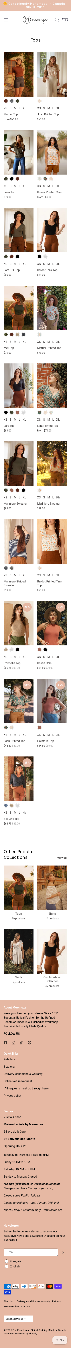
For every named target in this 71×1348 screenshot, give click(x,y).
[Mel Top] (18, 308)
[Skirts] (18, 951)
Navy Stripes (12, 101)
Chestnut (6, 101)
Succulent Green (6, 334)
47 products (52, 986)
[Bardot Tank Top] (52, 230)
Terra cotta (17, 412)
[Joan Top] (18, 152)
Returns (56, 1301)
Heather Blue (6, 805)
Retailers (9, 1059)
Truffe (17, 179)
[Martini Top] (18, 74)
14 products (52, 918)
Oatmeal (17, 334)
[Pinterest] (29, 1042)
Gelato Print (39, 101)
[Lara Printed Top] (52, 385)
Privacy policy (12, 1095)
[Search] (57, 20)
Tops (18, 913)
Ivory (45, 257)
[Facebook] (5, 1042)
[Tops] (18, 888)
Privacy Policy (11, 1306)
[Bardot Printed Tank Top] (52, 541)
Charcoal (23, 334)
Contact (25, 1306)
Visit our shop (12, 1117)
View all (62, 858)
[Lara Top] (18, 385)
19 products (18, 918)
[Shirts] (52, 888)
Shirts (52, 913)
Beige (6, 650)
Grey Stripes (12, 568)
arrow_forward (62, 1252)
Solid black (12, 179)
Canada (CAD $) (14, 1318)
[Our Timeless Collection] (52, 951)
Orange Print (39, 179)
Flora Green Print (45, 179)
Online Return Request (18, 1081)
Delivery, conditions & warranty (23, 1074)
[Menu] (6, 20)
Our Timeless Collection (52, 979)
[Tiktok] (21, 1042)
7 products (19, 982)
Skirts (18, 977)
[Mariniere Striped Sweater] (18, 541)
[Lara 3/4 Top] (18, 230)
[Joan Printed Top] (52, 74)
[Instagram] (13, 1042)
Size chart (10, 1066)
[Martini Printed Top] (52, 308)
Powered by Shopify (26, 1333)
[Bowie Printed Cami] (52, 152)
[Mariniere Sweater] (18, 463)
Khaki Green (17, 101)
